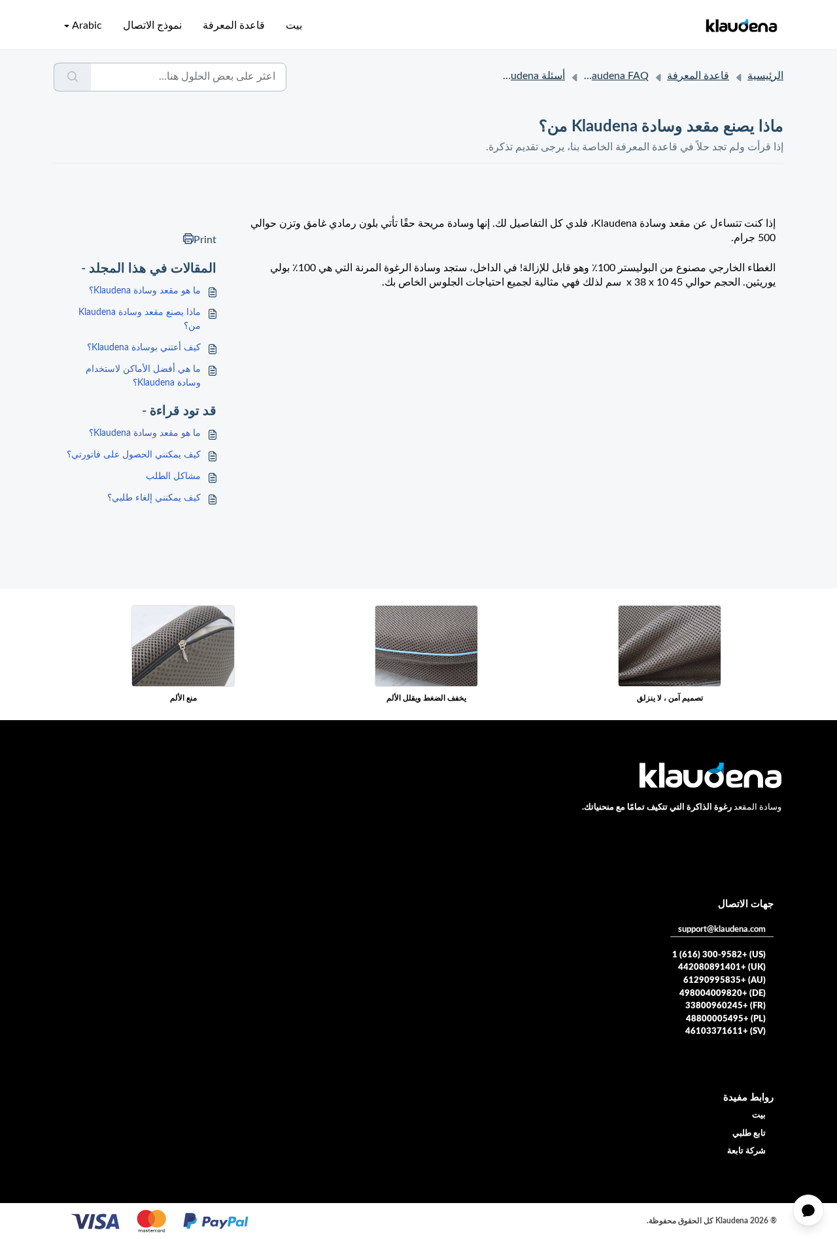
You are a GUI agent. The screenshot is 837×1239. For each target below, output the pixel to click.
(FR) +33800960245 (725, 1006)
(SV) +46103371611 (725, 1031)
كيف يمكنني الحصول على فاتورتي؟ (134, 454)
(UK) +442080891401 (722, 967)
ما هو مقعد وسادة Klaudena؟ (145, 290)
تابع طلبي (749, 1133)
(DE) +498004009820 (722, 993)
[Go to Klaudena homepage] (740, 25)
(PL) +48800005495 (726, 1019)
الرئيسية (765, 76)
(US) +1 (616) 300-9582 (719, 955)
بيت (294, 25)
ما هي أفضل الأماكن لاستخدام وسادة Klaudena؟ (143, 376)
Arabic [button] (87, 25)
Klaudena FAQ (615, 76)
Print (205, 240)
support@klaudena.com (722, 929)
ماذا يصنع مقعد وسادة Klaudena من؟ (139, 319)
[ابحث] (72, 77)
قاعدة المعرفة (234, 25)
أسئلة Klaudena (530, 76)
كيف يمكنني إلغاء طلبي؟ (154, 498)
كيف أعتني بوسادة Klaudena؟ (144, 347)
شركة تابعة (746, 1151)
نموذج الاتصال (152, 25)
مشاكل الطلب (173, 476)
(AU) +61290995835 (724, 980)
